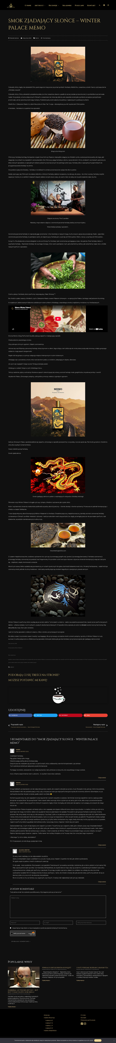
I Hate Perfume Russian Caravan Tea (92, 968)
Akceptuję (98, 1040)
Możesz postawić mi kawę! (27, 680)
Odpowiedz (102, 777)
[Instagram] (108, 5)
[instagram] (85, 1023)
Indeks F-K (49, 1023)
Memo (37, 38)
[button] (99, 5)
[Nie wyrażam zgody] (114, 1040)
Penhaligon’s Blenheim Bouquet (56, 968)
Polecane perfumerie (88, 1020)
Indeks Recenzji (49, 1018)
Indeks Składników (50, 1030)
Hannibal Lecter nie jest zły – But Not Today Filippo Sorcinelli (23, 991)
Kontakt (91, 5)
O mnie (28, 5)
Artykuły (39, 5)
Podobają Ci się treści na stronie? (33, 675)
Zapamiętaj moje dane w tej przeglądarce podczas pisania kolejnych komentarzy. (39, 928)
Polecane (79, 5)
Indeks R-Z (49, 1028)
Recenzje (53, 5)
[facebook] (82, 1023)
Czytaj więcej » (12, 1006)
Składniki (66, 5)
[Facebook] (104, 5)
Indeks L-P (49, 1025)
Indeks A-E (49, 1020)
